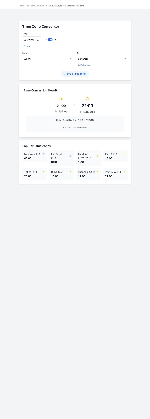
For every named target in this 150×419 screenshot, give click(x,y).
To (78, 53)
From (24, 53)
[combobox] (47, 59)
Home (21, 6)
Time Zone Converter (35, 6)
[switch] (50, 39)
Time (24, 33)
